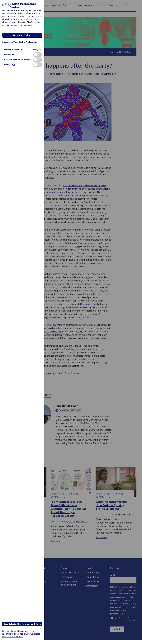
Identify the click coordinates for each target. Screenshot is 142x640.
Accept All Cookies (22, 35)
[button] (12, 49)
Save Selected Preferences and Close (22, 624)
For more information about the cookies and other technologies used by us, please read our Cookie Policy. (21, 634)
